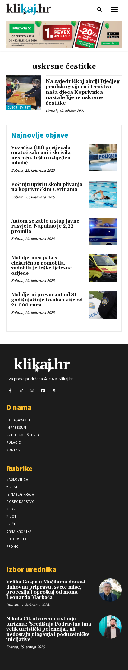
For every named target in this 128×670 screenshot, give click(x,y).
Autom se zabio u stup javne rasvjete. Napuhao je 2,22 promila (45, 226)
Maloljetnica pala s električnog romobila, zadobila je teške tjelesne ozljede (41, 265)
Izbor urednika (31, 569)
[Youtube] (43, 391)
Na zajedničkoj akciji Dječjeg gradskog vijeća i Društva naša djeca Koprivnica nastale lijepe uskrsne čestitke (83, 92)
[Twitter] (54, 391)
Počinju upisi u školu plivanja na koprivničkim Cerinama (46, 187)
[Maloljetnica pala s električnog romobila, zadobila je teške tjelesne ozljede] (103, 268)
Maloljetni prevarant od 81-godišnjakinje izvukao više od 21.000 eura (47, 300)
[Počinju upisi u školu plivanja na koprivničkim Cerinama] (103, 194)
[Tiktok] (21, 391)
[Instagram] (32, 391)
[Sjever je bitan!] (34, 9)
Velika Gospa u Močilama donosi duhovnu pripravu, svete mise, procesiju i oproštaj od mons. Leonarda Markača (45, 589)
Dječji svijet (18, 108)
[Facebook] (10, 391)
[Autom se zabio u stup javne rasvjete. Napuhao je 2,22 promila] (103, 231)
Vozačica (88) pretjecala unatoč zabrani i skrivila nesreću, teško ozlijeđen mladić (41, 155)
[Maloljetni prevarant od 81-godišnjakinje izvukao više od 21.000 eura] (103, 305)
